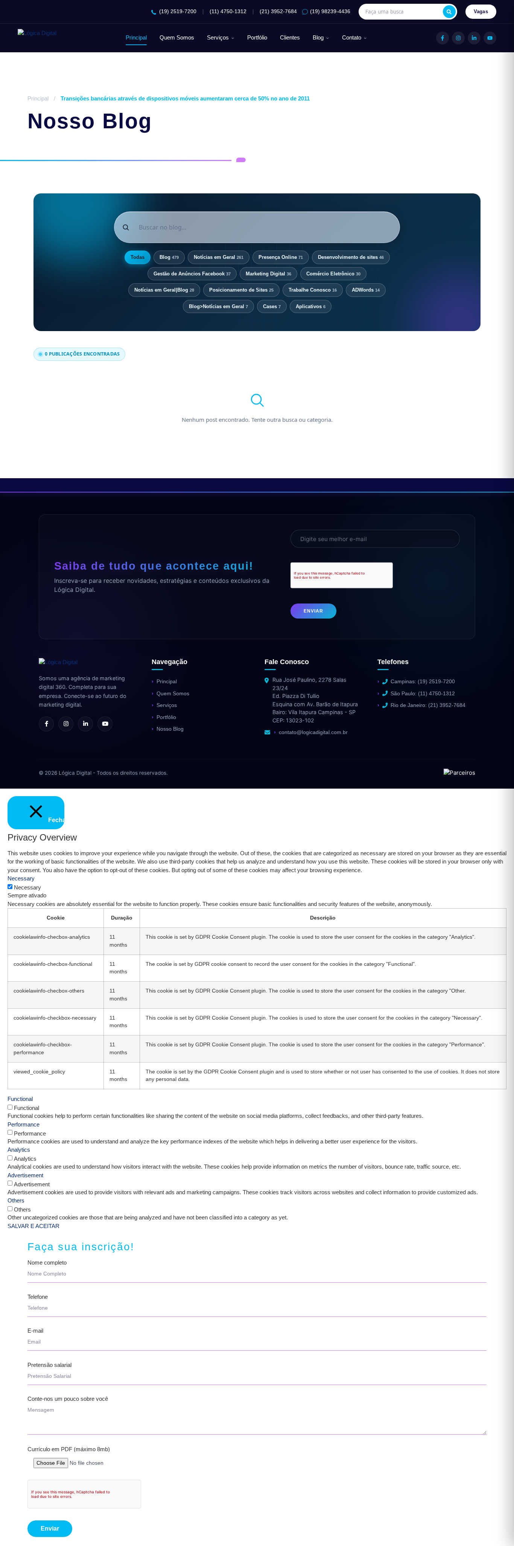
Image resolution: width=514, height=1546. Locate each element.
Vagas (481, 11)
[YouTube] (490, 38)
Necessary (27, 887)
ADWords (366, 290)
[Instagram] (458, 38)
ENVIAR (313, 611)
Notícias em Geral (218, 257)
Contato (351, 38)
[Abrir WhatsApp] (19, 1527)
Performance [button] (24, 1124)
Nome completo (47, 1263)
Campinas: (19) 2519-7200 (423, 681)
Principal (136, 38)
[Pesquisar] (449, 11)
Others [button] (16, 1200)
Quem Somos (177, 38)
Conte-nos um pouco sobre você (67, 1399)
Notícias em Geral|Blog (164, 290)
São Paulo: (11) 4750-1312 (423, 693)
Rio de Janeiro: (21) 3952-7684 (428, 705)
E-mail (35, 1331)
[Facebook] (442, 38)
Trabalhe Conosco (313, 290)
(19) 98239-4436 (330, 11)
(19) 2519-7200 (177, 11)
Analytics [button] (19, 1149)
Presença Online (281, 257)
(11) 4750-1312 (228, 11)
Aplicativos (310, 306)
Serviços (218, 38)
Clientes (290, 38)
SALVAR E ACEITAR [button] (33, 1226)
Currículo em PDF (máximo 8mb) (68, 1449)
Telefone (37, 1297)
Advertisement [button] (25, 1175)
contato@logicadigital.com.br (313, 732)
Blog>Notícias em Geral (218, 306)
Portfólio (257, 38)
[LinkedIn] (474, 38)
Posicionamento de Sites (241, 290)
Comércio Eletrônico (333, 274)
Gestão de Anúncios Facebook (192, 274)
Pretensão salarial (49, 1365)
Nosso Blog (170, 729)
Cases (272, 306)
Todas (137, 257)
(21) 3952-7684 (278, 11)
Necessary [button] (21, 878)
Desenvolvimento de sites (351, 257)
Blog (318, 38)
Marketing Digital (268, 274)
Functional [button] (20, 1099)
